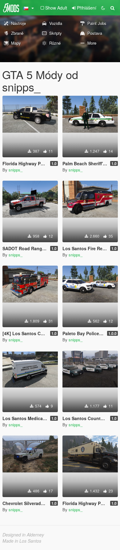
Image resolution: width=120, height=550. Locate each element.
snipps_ (15, 170)
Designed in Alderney (23, 535)
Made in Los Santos (21, 541)
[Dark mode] (103, 7)
